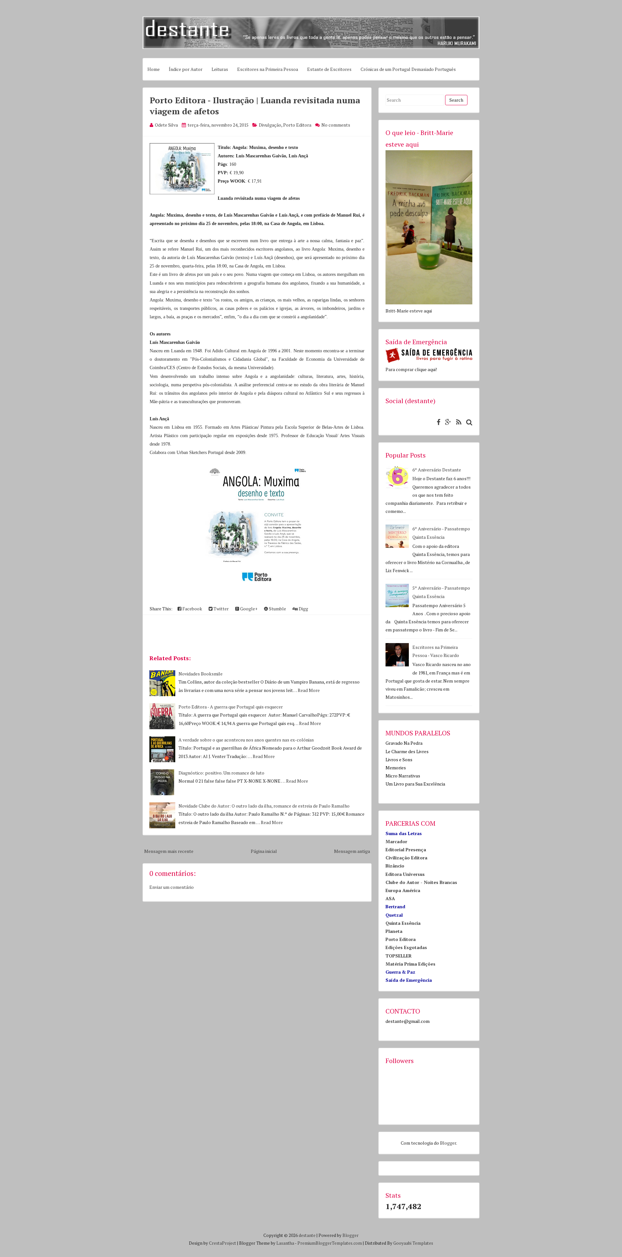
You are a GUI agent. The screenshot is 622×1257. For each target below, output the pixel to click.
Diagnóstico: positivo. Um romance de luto (221, 773)
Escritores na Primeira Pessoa (267, 69)
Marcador (396, 841)
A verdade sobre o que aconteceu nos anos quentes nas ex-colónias (246, 740)
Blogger (448, 1143)
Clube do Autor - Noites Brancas (421, 882)
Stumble (277, 609)
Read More (309, 690)
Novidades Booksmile (201, 674)
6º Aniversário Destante (436, 470)
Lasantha (285, 1243)
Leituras (220, 69)
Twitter (221, 609)
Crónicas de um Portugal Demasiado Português (408, 69)
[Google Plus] (446, 422)
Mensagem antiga (352, 851)
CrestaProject (222, 1243)
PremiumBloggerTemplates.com (329, 1243)
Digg (303, 609)
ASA (390, 898)
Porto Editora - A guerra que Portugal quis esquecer (231, 707)
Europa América (403, 890)
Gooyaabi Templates (413, 1243)
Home (153, 69)
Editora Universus (405, 874)
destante (307, 1235)
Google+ (248, 609)
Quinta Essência (403, 923)
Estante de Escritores (329, 69)
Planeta (394, 931)
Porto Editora (297, 125)
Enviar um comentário (171, 887)
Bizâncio (395, 866)
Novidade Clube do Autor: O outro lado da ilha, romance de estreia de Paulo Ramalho (264, 806)
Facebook (191, 609)
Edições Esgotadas (406, 947)
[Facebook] (436, 422)
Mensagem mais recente (168, 851)
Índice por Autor (185, 69)
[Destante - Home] (311, 47)
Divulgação (270, 125)
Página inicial (264, 851)
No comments (335, 125)
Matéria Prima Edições (410, 964)
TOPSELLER (399, 956)
